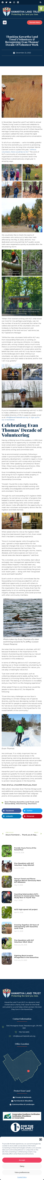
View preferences (22, 1172)
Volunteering (21, 804)
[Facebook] (2, 2)
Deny (22, 1166)
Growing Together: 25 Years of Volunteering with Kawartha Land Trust (26, 926)
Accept (22, 1160)
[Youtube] (10, 2)
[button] (41, 8)
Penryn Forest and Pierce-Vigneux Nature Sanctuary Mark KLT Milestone (27, 880)
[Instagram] (14, 2)
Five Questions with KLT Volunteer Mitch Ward (24, 941)
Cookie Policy (22, 1177)
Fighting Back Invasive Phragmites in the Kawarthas (26, 956)
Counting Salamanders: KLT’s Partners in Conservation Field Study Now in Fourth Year (26, 896)
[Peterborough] (28, 1071)
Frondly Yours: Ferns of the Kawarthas (25, 849)
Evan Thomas (10, 802)
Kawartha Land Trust (25, 802)
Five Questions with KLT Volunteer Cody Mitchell (24, 864)
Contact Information (22, 1018)
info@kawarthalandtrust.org (17, 417)
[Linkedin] (18, 2)
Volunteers (32, 804)
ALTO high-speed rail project (26, 909)
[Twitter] (6, 2)
